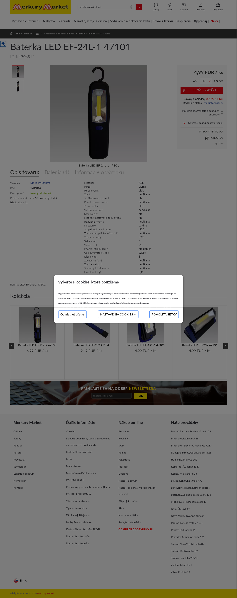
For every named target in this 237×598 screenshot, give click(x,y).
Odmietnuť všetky (72, 314)
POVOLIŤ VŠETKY (164, 314)
